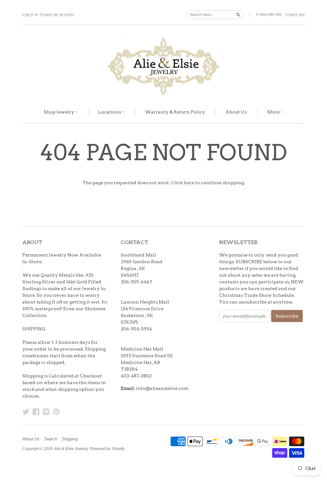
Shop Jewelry (59, 112)
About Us (236, 112)
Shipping (70, 439)
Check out (295, 14)
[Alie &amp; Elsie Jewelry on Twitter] (25, 411)
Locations (110, 112)
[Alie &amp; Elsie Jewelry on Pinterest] (56, 411)
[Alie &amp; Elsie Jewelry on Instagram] (46, 411)
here (189, 182)
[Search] (238, 14)
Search (50, 439)
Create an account (57, 14)
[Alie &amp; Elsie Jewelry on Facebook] (36, 411)
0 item (269, 14)
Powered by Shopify (107, 448)
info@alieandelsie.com (162, 388)
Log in (28, 14)
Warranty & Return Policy (175, 112)
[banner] (163, 63)
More (274, 112)
